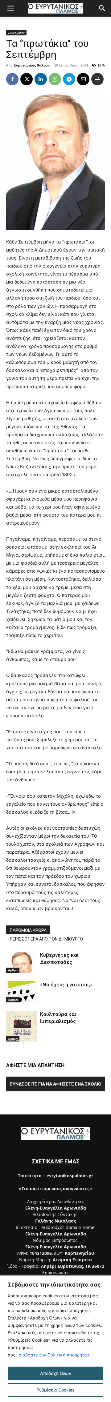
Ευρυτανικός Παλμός (31, 65)
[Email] (83, 79)
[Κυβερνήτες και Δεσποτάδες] (21, 962)
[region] (55, 1338)
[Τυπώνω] (97, 79)
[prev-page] (10, 1044)
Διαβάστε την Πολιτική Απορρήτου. (54, 1354)
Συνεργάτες (16, 32)
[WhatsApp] (55, 79)
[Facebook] (12, 79)
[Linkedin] (41, 79)
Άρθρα (13, 970)
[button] (10, 8)
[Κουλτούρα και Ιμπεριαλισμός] (21, 1026)
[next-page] (20, 1044)
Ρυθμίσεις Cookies (55, 1389)
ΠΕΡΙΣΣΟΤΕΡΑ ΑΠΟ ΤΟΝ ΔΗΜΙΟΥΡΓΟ (46, 939)
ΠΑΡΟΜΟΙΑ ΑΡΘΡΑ (28, 930)
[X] (26, 79)
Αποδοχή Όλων (55, 1373)
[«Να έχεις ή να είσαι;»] (21, 991)
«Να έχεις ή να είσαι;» (66, 984)
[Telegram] (69, 79)
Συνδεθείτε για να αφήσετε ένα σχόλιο (55, 1083)
